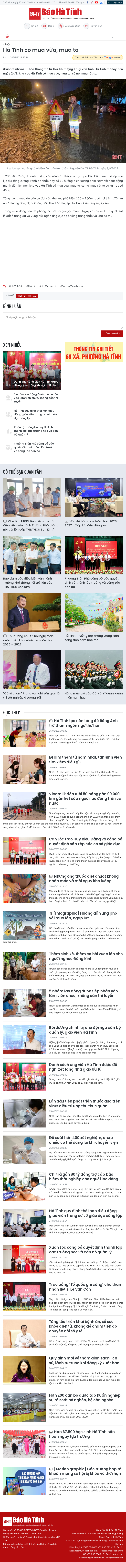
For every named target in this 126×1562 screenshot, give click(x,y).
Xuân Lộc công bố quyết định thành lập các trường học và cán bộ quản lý (36, 430)
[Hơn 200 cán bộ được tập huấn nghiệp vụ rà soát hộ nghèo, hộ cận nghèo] (24, 1407)
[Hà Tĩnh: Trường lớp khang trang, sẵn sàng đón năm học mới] (94, 612)
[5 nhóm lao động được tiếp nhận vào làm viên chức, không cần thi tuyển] (24, 1003)
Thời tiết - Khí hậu (26, 296)
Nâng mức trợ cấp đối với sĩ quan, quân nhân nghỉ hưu (94, 695)
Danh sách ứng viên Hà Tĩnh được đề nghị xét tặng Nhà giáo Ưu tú (36, 383)
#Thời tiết (31, 286)
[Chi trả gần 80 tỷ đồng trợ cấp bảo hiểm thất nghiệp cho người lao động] (24, 1186)
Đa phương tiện (72, 25)
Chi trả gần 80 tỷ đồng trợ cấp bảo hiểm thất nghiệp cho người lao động (83, 1177)
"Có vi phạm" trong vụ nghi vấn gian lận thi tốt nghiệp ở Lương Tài (32, 695)
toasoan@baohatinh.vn (111, 1550)
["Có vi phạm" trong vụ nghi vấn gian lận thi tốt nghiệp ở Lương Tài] (32, 669)
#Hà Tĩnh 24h (16, 286)
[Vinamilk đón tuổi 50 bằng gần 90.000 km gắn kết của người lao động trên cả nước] (24, 806)
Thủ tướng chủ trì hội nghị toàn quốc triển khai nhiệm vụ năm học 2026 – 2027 (28, 640)
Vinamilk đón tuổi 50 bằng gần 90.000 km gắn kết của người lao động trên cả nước (85, 799)
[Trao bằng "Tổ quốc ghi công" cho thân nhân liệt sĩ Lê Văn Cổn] (24, 1296)
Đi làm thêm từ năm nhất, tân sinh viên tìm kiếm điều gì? (85, 759)
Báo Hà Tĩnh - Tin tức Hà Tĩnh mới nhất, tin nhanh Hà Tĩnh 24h (63, 14)
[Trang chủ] (7, 36)
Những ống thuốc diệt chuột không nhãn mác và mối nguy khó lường (84, 879)
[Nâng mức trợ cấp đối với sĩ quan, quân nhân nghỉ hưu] (94, 669)
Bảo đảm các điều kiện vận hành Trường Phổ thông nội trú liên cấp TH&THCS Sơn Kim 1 (27, 582)
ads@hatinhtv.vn (114, 1557)
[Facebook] (87, 2)
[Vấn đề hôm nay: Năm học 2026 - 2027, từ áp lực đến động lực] (94, 497)
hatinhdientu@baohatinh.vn (83, 1550)
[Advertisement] (63, 245)
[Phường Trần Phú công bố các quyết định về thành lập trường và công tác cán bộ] (94, 555)
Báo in (51, 25)
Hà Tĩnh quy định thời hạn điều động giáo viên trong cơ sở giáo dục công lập (35, 414)
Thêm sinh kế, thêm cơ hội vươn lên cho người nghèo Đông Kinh (86, 956)
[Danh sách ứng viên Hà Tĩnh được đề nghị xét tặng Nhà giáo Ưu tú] (32, 370)
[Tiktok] (92, 2)
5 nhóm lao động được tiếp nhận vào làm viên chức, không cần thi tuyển (36, 398)
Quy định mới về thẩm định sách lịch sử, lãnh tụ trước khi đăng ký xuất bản (84, 1360)
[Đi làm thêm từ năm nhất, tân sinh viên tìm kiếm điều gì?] (24, 769)
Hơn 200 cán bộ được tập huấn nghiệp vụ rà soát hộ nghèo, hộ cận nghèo (85, 1398)
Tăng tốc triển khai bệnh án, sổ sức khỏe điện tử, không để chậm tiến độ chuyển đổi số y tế (83, 1327)
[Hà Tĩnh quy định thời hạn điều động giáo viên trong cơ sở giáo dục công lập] (24, 1223)
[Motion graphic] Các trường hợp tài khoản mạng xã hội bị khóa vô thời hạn (85, 1471)
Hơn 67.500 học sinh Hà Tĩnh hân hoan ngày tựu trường (82, 1434)
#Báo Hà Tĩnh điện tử (71, 286)
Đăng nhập (117, 2)
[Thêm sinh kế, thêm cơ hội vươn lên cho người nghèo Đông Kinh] (24, 966)
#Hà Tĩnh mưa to (48, 286)
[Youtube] (96, 2)
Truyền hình (96, 25)
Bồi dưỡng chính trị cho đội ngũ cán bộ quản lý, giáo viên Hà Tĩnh (85, 1030)
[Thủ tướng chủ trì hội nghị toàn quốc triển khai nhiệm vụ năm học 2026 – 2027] (32, 612)
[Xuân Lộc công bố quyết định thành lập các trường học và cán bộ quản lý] (24, 1259)
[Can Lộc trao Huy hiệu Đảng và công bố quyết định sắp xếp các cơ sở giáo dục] (24, 851)
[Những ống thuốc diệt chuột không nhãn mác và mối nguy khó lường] (24, 888)
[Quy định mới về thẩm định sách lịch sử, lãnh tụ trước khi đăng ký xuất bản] (24, 1370)
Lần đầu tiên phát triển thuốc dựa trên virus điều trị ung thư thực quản (84, 1103)
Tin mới (34, 25)
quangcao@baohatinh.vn (91, 1557)
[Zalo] (101, 2)
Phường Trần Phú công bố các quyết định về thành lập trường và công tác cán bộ (34, 447)
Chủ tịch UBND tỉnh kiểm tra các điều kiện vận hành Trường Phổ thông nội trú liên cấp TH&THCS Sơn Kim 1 (30, 525)
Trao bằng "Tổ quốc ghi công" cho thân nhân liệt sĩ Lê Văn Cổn (85, 1287)
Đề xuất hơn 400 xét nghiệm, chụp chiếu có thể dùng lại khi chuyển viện (83, 1140)
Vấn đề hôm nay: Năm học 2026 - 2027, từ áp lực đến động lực (92, 523)
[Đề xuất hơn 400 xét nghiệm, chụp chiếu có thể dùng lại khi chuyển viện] (24, 1150)
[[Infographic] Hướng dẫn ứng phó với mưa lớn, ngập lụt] (24, 925)
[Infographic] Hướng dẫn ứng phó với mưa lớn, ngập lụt (83, 915)
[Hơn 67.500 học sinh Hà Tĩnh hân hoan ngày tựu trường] (24, 1444)
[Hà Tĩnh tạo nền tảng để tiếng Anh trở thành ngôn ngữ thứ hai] (24, 733)
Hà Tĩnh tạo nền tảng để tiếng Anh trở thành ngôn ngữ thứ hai (83, 723)
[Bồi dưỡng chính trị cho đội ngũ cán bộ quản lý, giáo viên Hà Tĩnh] (24, 1039)
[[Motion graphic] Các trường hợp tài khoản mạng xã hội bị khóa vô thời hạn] (24, 1481)
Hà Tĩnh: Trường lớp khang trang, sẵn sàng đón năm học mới (92, 638)
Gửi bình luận (112, 333)
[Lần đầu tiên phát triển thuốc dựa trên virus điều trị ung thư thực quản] (24, 1113)
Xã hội (6, 44)
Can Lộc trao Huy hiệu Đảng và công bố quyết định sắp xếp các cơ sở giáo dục (85, 841)
